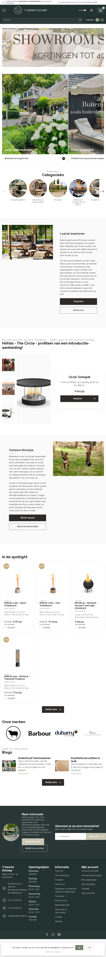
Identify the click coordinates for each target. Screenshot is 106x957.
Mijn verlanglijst (88, 884)
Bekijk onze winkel (34, 848)
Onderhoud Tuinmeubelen (34, 758)
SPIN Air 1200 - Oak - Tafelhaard (50, 604)
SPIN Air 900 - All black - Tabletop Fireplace (17, 677)
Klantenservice (33, 841)
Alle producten (88, 893)
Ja (79, 947)
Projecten (78, 301)
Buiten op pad (28, 518)
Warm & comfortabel (27, 526)
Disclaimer (59, 896)
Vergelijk (11, 627)
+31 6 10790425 (14, 900)
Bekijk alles (51, 709)
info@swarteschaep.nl (17, 916)
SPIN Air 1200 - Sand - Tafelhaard (15, 604)
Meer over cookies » (53, 952)
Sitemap (58, 921)
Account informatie (90, 871)
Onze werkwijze (62, 875)
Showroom (78, 310)
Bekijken (77, 398)
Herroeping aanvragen (91, 875)
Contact (58, 917)
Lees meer (23, 773)
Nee (89, 947)
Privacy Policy (61, 900)
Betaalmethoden (62, 905)
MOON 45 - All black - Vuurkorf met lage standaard (86, 605)
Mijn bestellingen (89, 880)
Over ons (59, 871)
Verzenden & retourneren (61, 911)
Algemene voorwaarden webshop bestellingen (66, 890)
